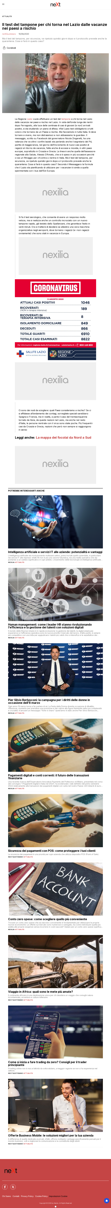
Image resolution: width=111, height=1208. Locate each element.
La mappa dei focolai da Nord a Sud (63, 437)
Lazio (29, 119)
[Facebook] (3, 1185)
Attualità (7, 16)
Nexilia (11, 562)
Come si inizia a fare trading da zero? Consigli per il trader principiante (47, 1063)
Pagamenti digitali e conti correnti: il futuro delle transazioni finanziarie (48, 777)
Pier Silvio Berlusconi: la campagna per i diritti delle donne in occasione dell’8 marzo (49, 701)
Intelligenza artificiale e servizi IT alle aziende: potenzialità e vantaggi (55, 552)
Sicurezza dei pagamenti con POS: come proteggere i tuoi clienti (51, 850)
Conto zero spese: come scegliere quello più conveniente (47, 919)
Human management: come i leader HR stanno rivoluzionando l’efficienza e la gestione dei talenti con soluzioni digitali (50, 626)
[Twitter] (11, 1185)
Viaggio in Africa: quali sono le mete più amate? (40, 991)
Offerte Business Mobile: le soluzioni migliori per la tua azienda (50, 1135)
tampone (66, 119)
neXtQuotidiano (9, 34)
